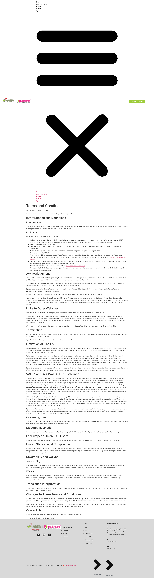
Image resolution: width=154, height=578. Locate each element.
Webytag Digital (71, 565)
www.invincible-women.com (75, 266)
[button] (77, 101)
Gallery (38, 6)
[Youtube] (49, 535)
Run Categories (41, 4)
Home (38, 2)
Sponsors (39, 11)
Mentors (39, 8)
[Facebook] (38, 535)
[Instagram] (44, 535)
